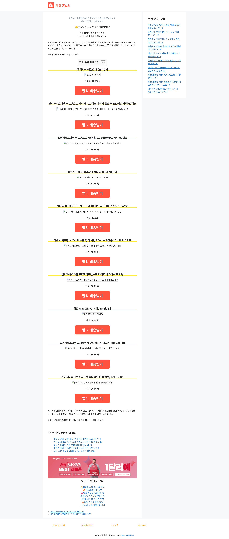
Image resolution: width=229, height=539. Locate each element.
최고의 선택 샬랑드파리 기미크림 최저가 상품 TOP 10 (77, 438)
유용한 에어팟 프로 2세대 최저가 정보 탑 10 (73, 444)
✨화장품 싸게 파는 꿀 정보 (92, 486)
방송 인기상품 (59, 525)
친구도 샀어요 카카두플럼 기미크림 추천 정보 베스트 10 (78, 441)
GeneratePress (127, 535)
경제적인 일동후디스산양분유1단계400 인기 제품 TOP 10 (163, 90)
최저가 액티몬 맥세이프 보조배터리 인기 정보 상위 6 (76, 447)
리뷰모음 (114, 525)
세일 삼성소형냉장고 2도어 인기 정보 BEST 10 (67, 511)
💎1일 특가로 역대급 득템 (92, 499)
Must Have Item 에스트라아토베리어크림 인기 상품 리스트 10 (164, 83)
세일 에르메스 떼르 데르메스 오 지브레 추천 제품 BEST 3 (70, 514)
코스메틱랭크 (87, 525)
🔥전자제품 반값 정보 (92, 489)
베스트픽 (142, 525)
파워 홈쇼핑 (63, 5)
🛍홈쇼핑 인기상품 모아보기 (92, 496)
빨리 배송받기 (92, 90)
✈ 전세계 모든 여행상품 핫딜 (92, 505)
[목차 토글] (102, 62)
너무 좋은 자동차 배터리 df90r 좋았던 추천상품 (74, 451)
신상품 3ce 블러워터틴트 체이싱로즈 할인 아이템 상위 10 (164, 69)
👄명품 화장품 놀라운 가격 (92, 493)
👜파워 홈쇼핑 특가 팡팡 (92, 502)
